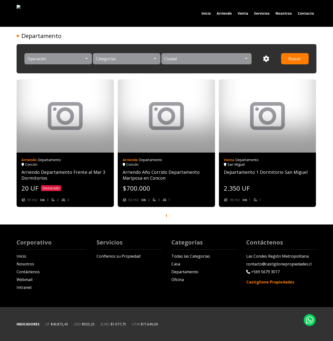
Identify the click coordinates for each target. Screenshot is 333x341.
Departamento (184, 271)
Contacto (306, 13)
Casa (175, 264)
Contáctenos (28, 271)
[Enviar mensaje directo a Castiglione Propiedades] (309, 324)
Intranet (24, 287)
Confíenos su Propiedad (118, 256)
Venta (243, 13)
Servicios (262, 13)
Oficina (177, 279)
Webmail (24, 279)
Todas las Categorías (190, 256)
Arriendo (224, 13)
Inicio (206, 13)
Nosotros (283, 13)
